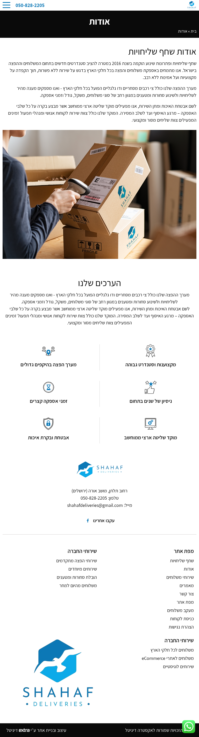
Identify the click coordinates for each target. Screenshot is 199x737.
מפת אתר (185, 602)
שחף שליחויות (182, 561)
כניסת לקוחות (182, 619)
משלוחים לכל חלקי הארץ (172, 650)
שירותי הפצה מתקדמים (76, 561)
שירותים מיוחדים (82, 569)
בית (193, 31)
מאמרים (187, 585)
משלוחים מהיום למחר (78, 585)
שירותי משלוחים (180, 577)
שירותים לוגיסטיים (178, 666)
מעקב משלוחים (180, 610)
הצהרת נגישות (181, 627)
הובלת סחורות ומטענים (77, 577)
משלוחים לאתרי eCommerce (168, 658)
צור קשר (186, 594)
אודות (189, 569)
